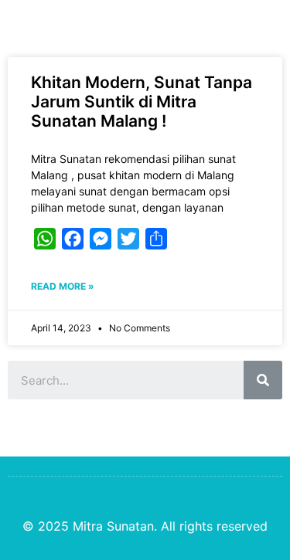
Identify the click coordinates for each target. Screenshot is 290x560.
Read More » (62, 286)
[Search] (263, 380)
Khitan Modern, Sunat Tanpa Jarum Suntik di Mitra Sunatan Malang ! (141, 102)
